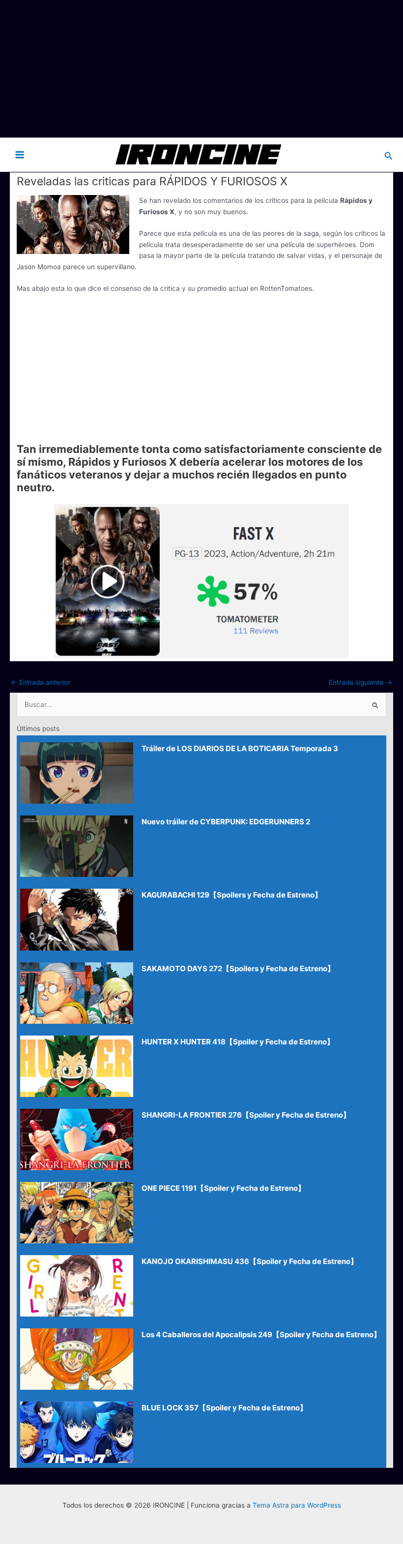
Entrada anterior (40, 682)
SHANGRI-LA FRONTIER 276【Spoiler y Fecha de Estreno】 (246, 1115)
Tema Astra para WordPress (297, 1505)
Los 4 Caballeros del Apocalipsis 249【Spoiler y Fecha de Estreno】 (261, 1334)
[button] (388, 154)
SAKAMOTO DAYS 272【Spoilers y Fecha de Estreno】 (238, 968)
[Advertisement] (201, 69)
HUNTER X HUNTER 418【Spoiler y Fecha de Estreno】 (238, 1041)
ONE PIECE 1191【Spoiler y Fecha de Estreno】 (223, 1188)
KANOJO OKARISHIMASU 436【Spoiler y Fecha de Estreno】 (250, 1261)
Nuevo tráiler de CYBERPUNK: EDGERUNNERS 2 (226, 821)
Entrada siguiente (360, 682)
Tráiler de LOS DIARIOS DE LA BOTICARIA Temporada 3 (240, 748)
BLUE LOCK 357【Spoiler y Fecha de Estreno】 (224, 1407)
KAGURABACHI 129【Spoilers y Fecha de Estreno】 (232, 894)
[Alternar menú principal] (20, 154)
